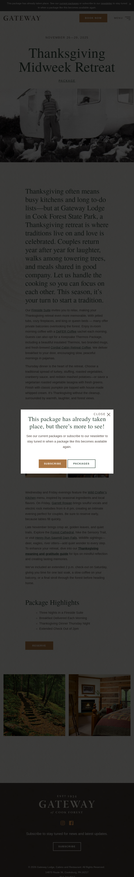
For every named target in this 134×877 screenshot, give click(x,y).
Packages (81, 463)
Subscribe (52, 463)
